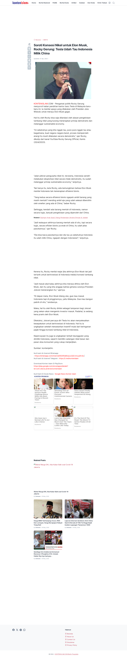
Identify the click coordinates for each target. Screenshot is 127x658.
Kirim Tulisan (102, 3)
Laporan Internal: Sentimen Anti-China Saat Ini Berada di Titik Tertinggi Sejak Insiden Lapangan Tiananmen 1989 (79, 523)
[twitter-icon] (17, 630)
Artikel (73, 3)
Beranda (70, 634)
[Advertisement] (63, 22)
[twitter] (29, 52)
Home (34, 3)
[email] (29, 68)
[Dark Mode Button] (109, 3)
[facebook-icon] (13, 630)
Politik (55, 3)
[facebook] (29, 49)
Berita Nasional (44, 3)
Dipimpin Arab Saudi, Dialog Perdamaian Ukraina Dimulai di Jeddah (64, 218)
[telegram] (29, 60)
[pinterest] (29, 64)
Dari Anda (91, 3)
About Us (70, 637)
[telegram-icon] (21, 630)
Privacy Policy (72, 645)
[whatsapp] (29, 56)
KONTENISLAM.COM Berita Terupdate (66, 654)
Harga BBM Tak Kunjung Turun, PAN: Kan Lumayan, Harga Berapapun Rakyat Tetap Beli (48, 523)
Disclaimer (70, 642)
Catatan (82, 3)
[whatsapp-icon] (24, 630)
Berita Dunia (64, 3)
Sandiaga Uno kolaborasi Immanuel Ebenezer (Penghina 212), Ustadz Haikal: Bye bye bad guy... (46, 554)
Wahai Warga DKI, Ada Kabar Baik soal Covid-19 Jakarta (51, 493)
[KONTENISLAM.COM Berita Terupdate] (20, 2)
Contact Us (71, 639)
